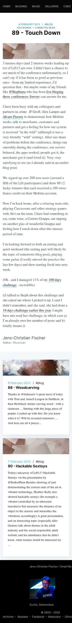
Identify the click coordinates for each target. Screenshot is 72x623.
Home (6, 6)
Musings (21, 6)
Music (36, 6)
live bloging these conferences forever (33, 94)
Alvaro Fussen (13, 116)
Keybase (23, 616)
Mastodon (54, 616)
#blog (49, 24)
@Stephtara (17, 91)
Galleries (52, 6)
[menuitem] (6, 6)
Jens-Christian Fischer (44, 566)
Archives (8, 616)
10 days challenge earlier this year (27, 310)
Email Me (66, 566)
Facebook (38, 616)
